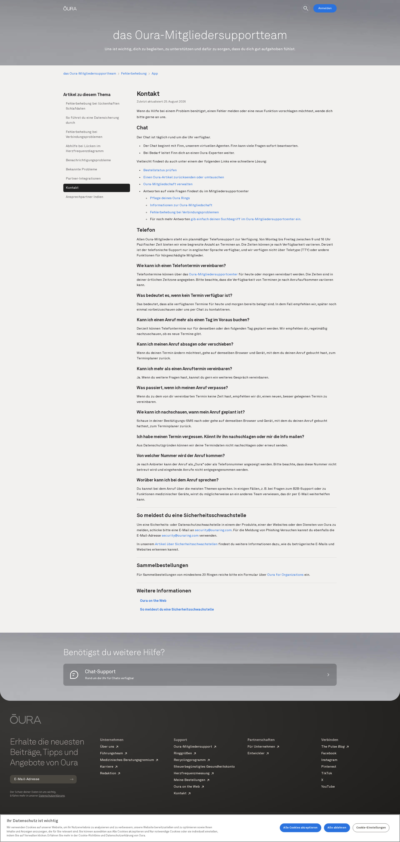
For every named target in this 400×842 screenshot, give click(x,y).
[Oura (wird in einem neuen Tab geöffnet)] (70, 8)
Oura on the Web (187, 786)
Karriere (106, 766)
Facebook (328, 753)
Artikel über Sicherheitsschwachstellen (186, 544)
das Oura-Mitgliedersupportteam (89, 73)
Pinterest (328, 766)
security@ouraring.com (213, 530)
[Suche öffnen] (306, 8)
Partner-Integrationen (83, 178)
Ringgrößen (183, 753)
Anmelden (325, 8)
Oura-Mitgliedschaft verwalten (167, 184)
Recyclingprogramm (190, 760)
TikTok (326, 773)
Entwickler (256, 753)
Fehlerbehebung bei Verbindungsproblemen (84, 134)
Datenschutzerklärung (52, 795)
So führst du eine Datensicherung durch (92, 120)
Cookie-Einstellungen (371, 827)
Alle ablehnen (337, 827)
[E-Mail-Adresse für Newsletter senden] (71, 779)
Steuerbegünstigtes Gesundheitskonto (204, 766)
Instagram (329, 760)
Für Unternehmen (261, 746)
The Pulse (333, 746)
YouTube (328, 786)
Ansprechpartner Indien (84, 197)
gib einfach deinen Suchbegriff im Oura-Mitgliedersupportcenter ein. (246, 219)
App (155, 73)
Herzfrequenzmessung (192, 773)
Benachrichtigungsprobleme (88, 160)
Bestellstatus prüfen (160, 170)
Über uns (107, 746)
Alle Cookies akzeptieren (300, 827)
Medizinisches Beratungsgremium (127, 760)
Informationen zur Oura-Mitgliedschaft (181, 205)
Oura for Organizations (285, 575)
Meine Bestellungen (189, 780)
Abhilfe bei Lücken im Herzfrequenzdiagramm (85, 149)
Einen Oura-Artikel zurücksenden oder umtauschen (183, 177)
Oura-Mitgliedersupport (193, 746)
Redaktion (108, 773)
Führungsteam (111, 753)
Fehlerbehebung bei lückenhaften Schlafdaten (92, 106)
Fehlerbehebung (134, 73)
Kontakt (72, 188)
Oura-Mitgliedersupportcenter (213, 274)
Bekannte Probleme (81, 169)
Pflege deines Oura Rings (170, 198)
